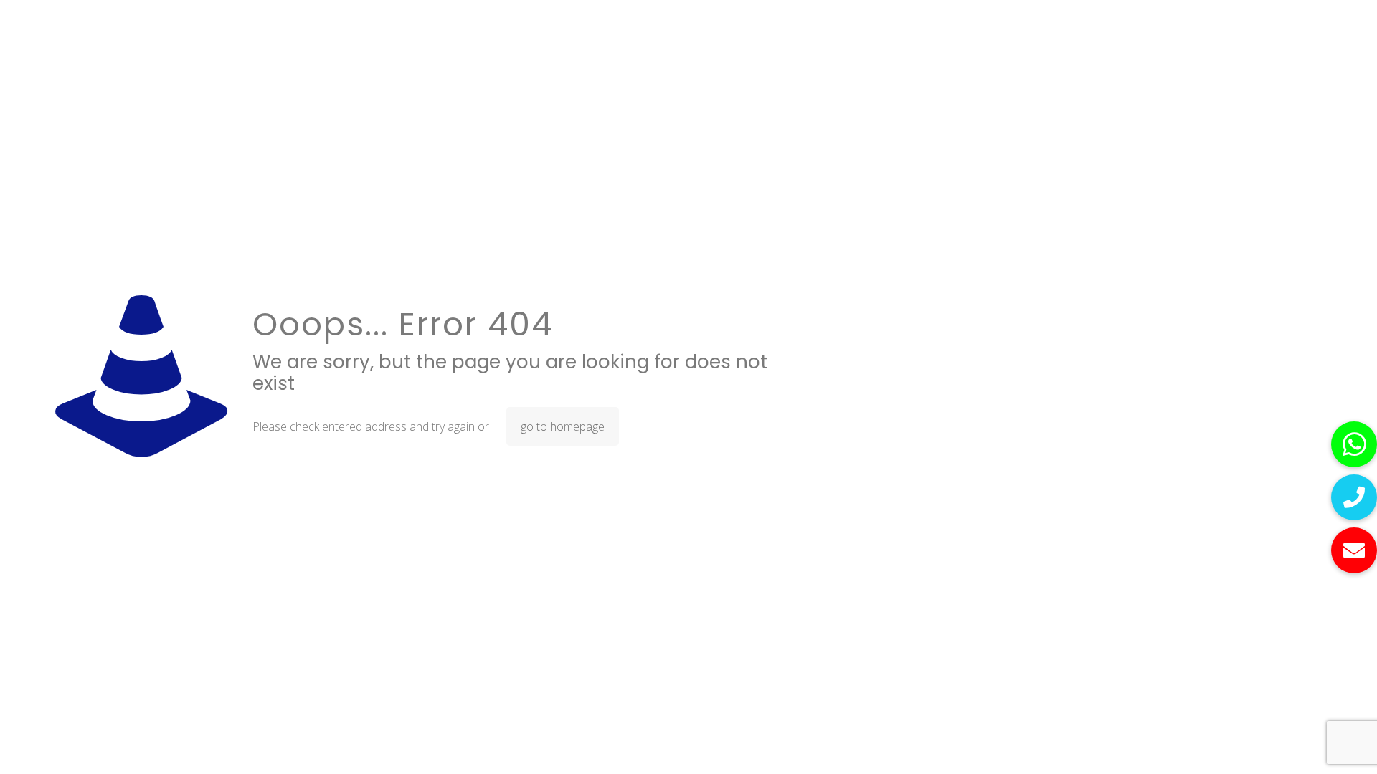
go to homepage (563, 426)
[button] (1354, 550)
